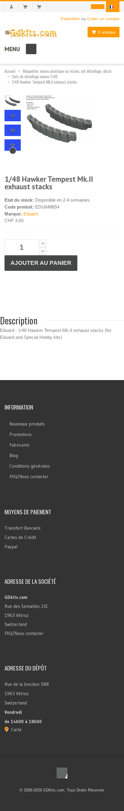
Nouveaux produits (27, 424)
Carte (16, 729)
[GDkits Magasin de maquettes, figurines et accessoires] (31, 32)
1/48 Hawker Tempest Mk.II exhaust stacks (44, 82)
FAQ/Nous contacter (28, 476)
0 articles (106, 32)
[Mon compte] (12, 6)
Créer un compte (103, 18)
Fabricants (19, 445)
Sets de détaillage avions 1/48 (34, 76)
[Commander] (41, 6)
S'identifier (70, 18)
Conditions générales (29, 466)
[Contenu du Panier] (28, 6)
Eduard (30, 213)
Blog (13, 455)
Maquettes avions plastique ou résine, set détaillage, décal (67, 71)
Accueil (10, 71)
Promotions (20, 434)
